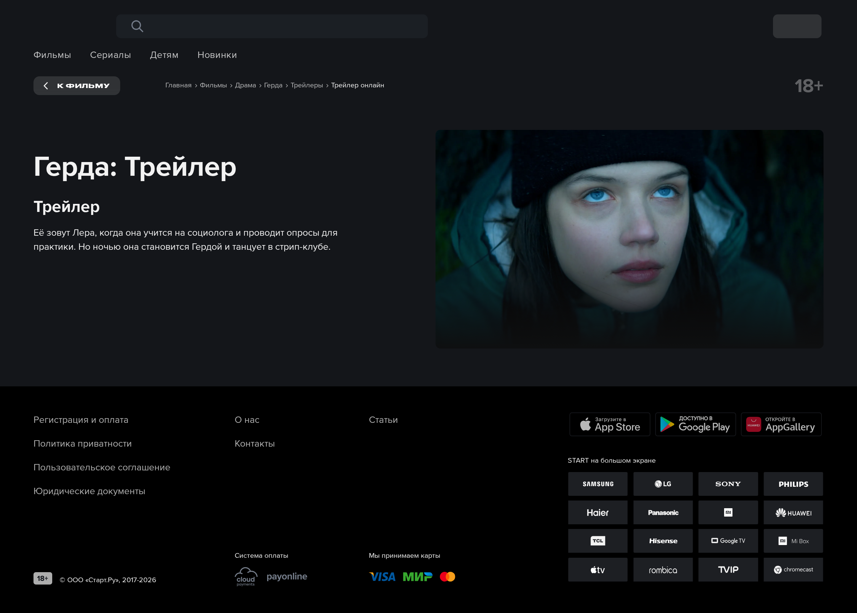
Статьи (383, 419)
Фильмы (52, 54)
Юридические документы (89, 490)
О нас (247, 419)
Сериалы (110, 54)
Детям (164, 54)
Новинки (217, 54)
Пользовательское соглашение (101, 467)
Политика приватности (82, 443)
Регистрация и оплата (81, 419)
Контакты (255, 443)
